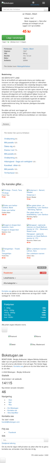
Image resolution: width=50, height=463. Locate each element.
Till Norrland (9, 172)
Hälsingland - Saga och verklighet (18, 161)
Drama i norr (9, 150)
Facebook (12, 432)
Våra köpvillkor (12, 412)
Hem (10, 400)
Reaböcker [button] (25, 273)
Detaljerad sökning (8, 443)
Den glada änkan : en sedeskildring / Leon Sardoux (37, 213)
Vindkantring (9, 138)
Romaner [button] (6, 124)
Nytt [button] (25, 268)
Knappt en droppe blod (10, 230)
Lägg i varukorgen (14, 37)
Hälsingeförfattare (23, 66)
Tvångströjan (6, 253)
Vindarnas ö (31, 195)
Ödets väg (8, 146)
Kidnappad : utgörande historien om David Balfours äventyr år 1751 (37, 236)
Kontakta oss (6, 291)
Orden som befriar (8, 210)
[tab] (25, 267)
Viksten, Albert (28, 49)
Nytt (10, 402)
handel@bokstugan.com (11, 422)
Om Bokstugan (12, 408)
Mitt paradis (9, 142)
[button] (4, 329)
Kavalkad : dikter (11, 165)
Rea (10, 404)
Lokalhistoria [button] (9, 277)
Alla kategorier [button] (10, 283)
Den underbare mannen (35, 253)
